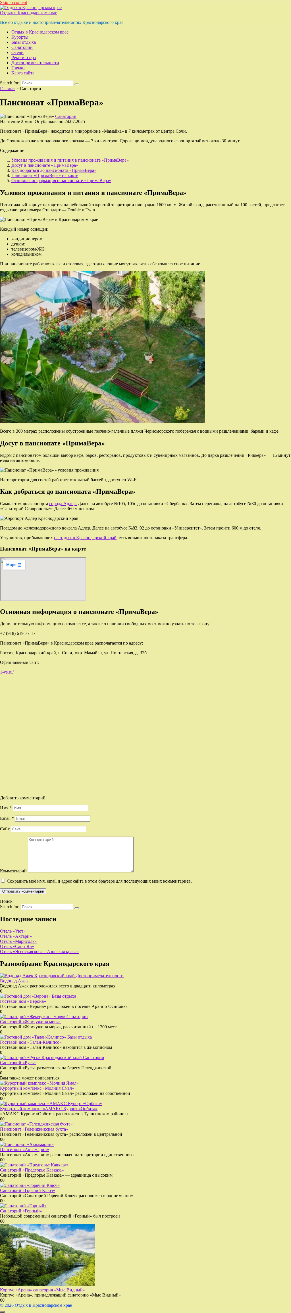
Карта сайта (22, 72)
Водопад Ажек (14, 980)
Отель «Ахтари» (16, 936)
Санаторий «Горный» (21, 1210)
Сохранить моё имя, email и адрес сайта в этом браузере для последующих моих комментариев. (99, 881)
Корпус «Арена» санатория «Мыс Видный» (42, 1289)
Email (7, 818)
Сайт (5, 828)
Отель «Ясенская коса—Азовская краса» (39, 951)
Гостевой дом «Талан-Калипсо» (31, 1042)
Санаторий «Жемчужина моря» (30, 1021)
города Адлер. (63, 503)
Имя (6, 807)
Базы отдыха (23, 42)
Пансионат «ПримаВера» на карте (44, 175)
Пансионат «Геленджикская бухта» (34, 1129)
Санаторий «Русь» (18, 1062)
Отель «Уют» (13, 931)
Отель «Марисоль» (18, 941)
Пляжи (18, 67)
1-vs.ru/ (7, 672)
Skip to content (13, 2)
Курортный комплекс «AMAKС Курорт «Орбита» (48, 1108)
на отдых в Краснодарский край (85, 537)
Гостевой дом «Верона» (23, 1001)
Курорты (19, 37)
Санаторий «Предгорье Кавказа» (32, 1170)
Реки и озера (23, 57)
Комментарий (13, 870)
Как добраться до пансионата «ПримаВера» (53, 170)
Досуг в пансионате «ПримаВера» (44, 165)
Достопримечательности (35, 62)
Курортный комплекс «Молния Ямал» (37, 1088)
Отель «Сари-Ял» (17, 946)
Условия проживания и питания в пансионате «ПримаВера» (70, 160)
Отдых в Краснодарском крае (28, 12)
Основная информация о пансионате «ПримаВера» (61, 180)
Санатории (22, 47)
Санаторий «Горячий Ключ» (27, 1190)
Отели (17, 52)
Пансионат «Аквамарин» (24, 1149)
